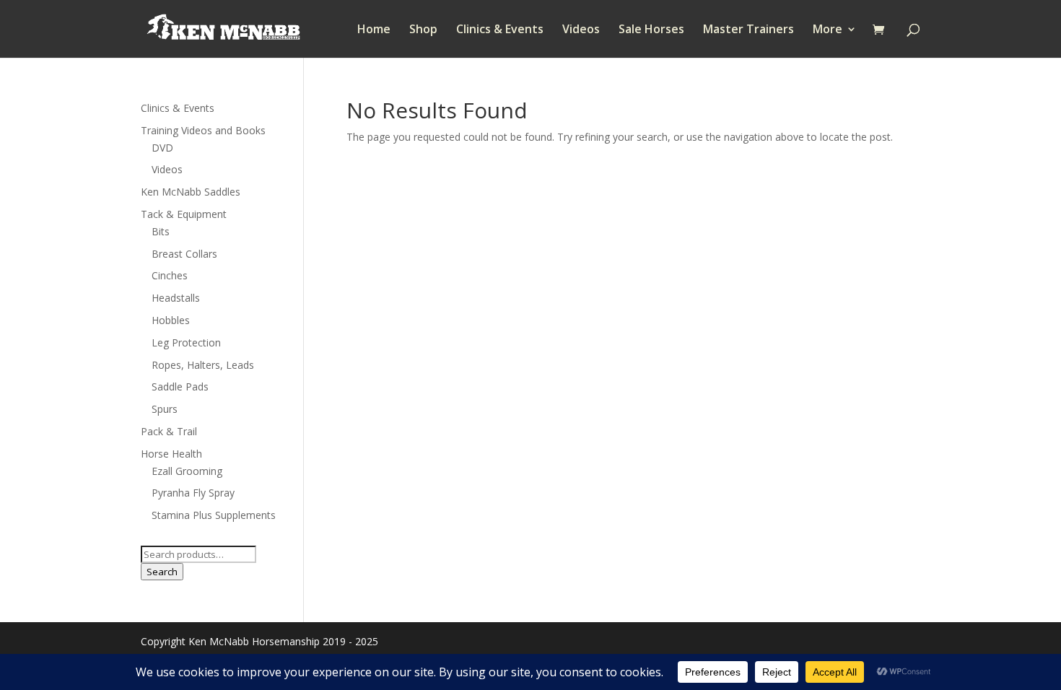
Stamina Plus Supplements (214, 515)
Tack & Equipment (184, 214)
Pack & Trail (169, 431)
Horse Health (171, 453)
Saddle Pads (180, 386)
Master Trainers (748, 30)
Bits (161, 231)
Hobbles (171, 320)
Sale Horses (651, 30)
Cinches (170, 275)
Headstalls (176, 298)
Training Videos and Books (203, 130)
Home (373, 30)
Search (162, 571)
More (827, 30)
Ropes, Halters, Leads (203, 365)
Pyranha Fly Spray (193, 492)
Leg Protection (186, 342)
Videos (581, 30)
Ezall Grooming (187, 471)
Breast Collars (184, 254)
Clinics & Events (499, 30)
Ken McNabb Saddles (190, 191)
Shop (423, 30)
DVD (162, 147)
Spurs (165, 409)
